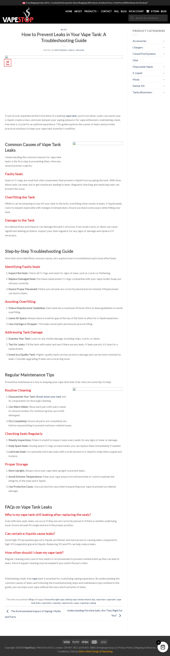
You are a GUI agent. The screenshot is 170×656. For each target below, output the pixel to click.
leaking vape (71, 599)
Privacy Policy (125, 647)
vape (35, 578)
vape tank (111, 599)
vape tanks (47, 603)
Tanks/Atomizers (142, 92)
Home (69, 11)
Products (90, 11)
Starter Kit (139, 85)
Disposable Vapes (143, 66)
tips (93, 599)
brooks (80, 50)
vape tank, (71, 115)
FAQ (116, 11)
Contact (106, 11)
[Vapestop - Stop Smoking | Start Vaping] (19, 14)
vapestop (84, 603)
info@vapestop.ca (106, 647)
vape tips (56, 603)
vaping (92, 603)
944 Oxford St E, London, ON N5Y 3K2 (57, 647)
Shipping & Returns (145, 647)
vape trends (67, 603)
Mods (136, 79)
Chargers (138, 47)
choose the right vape (54, 599)
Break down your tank (48, 396)
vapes (76, 603)
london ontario (84, 599)
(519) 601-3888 (87, 647)
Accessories (139, 40)
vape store (101, 599)
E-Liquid (137, 72)
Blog (124, 11)
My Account (136, 11)
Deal (135, 60)
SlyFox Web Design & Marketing (96, 651)
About (78, 11)
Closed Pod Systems (144, 53)
